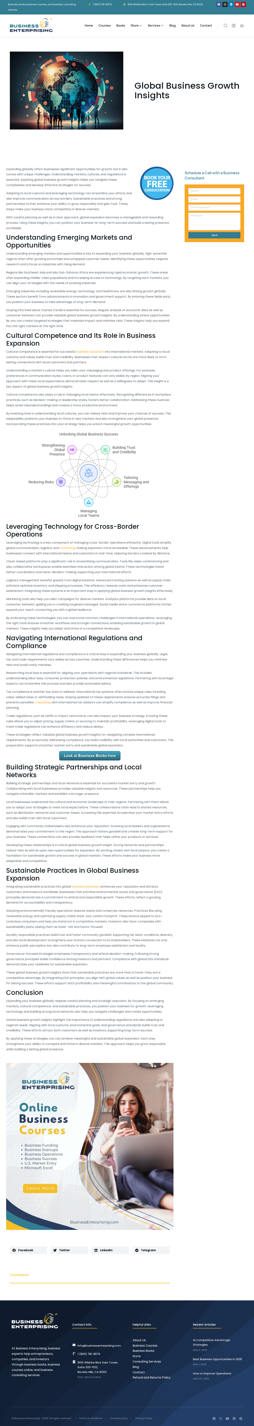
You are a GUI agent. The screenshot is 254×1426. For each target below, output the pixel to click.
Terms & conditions (90, 1418)
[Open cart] (242, 25)
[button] (28, 1250)
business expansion (90, 352)
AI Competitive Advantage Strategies (211, 1342)
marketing (67, 548)
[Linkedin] (231, 4)
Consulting (43, 702)
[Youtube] (237, 4)
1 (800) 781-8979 (89, 1354)
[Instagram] (225, 4)
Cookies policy (119, 1418)
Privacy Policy (144, 1418)
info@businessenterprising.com (99, 1346)
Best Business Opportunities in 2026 (217, 1359)
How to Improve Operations (212, 1373)
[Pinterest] (243, 4)
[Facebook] (218, 4)
